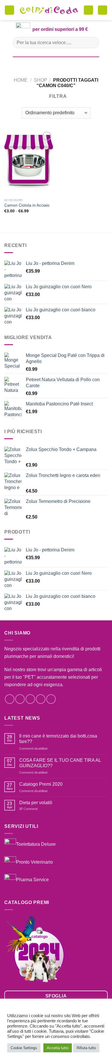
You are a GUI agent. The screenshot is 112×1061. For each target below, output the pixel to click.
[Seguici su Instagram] (20, 699)
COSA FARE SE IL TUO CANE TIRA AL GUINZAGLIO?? (60, 763)
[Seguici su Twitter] (30, 699)
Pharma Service (32, 879)
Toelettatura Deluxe (36, 843)
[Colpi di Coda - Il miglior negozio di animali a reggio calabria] (49, 10)
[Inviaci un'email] (40, 699)
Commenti (28, 809)
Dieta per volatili (35, 802)
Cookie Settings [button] (24, 1048)
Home (21, 80)
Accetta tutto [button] (57, 1048)
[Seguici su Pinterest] (51, 699)
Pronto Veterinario (34, 861)
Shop (40, 80)
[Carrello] (88, 10)
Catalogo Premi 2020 (41, 784)
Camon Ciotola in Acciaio (26, 205)
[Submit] (92, 42)
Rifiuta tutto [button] (86, 1048)
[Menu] (9, 10)
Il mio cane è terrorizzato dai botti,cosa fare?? (58, 738)
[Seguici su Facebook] (9, 699)
